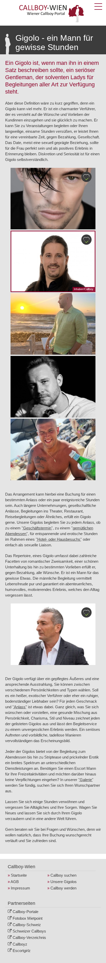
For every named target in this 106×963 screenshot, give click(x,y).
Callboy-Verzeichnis (29, 937)
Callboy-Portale (25, 911)
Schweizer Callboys (29, 931)
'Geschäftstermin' (37, 528)
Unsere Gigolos (63, 881)
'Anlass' (19, 707)
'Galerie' (86, 779)
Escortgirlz (22, 950)
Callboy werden (63, 888)
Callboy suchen (63, 875)
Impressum (20, 888)
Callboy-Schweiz (27, 925)
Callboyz (20, 944)
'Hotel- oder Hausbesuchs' (59, 539)
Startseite (19, 875)
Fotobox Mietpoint (27, 918)
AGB (15, 881)
